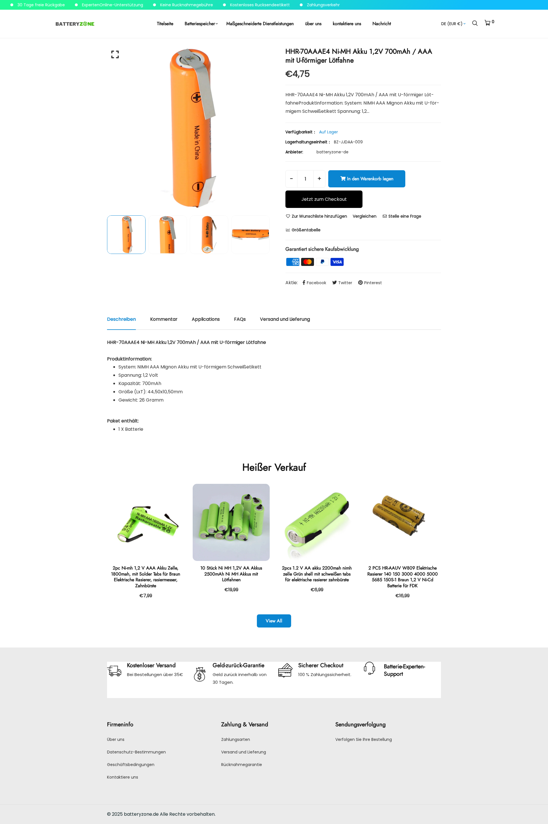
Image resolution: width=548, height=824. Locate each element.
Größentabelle (306, 230)
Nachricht (381, 23)
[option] (188, 128)
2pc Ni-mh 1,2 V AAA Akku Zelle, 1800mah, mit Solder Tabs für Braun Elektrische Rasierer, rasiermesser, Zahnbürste (145, 577)
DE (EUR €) (452, 24)
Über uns (115, 739)
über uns (313, 23)
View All (274, 621)
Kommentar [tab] (164, 319)
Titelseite (165, 23)
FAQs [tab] (240, 319)
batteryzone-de (332, 152)
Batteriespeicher (200, 23)
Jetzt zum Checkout (324, 199)
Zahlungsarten (235, 739)
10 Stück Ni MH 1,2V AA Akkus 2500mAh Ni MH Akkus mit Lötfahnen (231, 574)
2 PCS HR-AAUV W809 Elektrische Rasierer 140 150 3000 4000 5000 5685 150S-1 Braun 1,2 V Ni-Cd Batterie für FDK (402, 577)
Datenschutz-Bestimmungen (136, 752)
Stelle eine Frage (404, 216)
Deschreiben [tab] (121, 319)
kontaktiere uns (347, 23)
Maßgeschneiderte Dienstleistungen (260, 23)
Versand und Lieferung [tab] (285, 319)
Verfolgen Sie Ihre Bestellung (363, 739)
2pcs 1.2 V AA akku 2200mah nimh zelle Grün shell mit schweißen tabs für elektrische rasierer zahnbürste (317, 574)
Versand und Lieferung (243, 752)
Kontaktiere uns (122, 777)
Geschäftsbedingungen (130, 764)
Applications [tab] (206, 319)
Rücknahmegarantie (241, 764)
